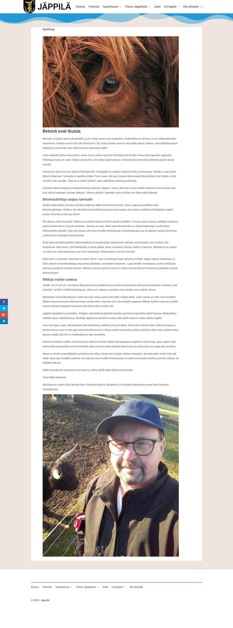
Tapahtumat (62, 587)
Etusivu (35, 587)
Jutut (105, 587)
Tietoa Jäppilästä (86, 587)
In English (117, 587)
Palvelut (47, 587)
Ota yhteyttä (136, 587)
